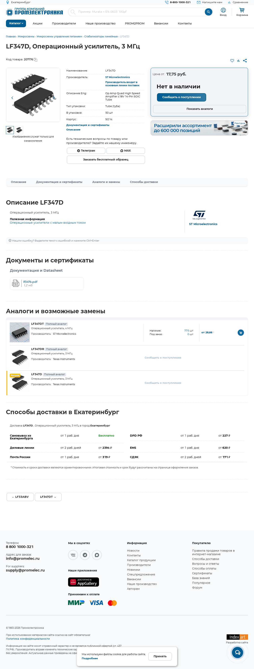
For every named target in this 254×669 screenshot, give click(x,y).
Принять (160, 656)
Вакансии (134, 579)
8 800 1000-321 (19, 547)
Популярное (201, 583)
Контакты (134, 555)
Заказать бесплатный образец (105, 159)
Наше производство (142, 584)
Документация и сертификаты (87, 125)
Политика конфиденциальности (28, 638)
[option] (33, 95)
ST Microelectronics (117, 77)
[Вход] (223, 10)
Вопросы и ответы (205, 564)
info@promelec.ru (22, 559)
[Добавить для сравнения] (238, 60)
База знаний (201, 578)
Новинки (133, 569)
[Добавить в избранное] (232, 60)
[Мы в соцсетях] (73, 555)
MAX (127, 150)
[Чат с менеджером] (237, 652)
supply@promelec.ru (25, 570)
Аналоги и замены (106, 182)
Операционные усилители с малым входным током (48, 222)
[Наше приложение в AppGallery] (96, 582)
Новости (133, 550)
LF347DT (49, 324)
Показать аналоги (200, 109)
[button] (12, 98)
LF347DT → (48, 497)
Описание (73, 130)
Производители (139, 565)
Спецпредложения (141, 574)
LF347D (48, 374)
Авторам (133, 589)
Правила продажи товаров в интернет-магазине (213, 552)
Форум (197, 587)
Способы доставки (144, 182)
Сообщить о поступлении (181, 97)
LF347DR (49, 349)
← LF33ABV (20, 497)
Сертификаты (202, 573)
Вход (223, 14)
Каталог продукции (141, 560)
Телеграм (88, 150)
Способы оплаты (204, 568)
